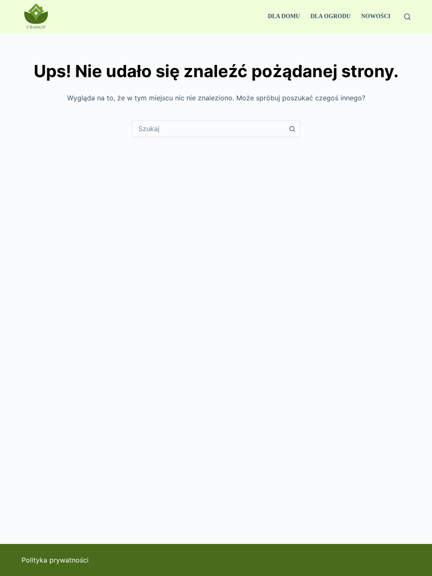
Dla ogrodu (330, 16)
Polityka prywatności (55, 560)
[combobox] (208, 128)
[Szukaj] (407, 16)
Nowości (375, 16)
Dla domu (284, 16)
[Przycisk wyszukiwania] (292, 129)
